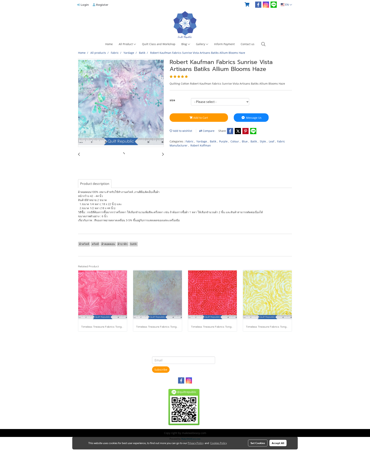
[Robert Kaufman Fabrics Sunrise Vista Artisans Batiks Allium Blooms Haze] (121, 103)
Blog (184, 44)
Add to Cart (200, 117)
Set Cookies (258, 443)
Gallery (201, 44)
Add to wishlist (182, 131)
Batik (213, 141)
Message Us (253, 117)
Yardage (202, 141)
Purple (223, 141)
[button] (263, 44)
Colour (235, 141)
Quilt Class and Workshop (158, 44)
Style (263, 141)
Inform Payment (224, 44)
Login (84, 4)
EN (287, 4)
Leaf (272, 141)
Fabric (190, 141)
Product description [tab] (94, 184)
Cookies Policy (218, 443)
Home (109, 44)
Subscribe (160, 369)
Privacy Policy (196, 443)
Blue (245, 141)
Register (101, 4)
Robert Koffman (200, 145)
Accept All (278, 443)
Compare (208, 131)
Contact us (247, 44)
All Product (126, 44)
